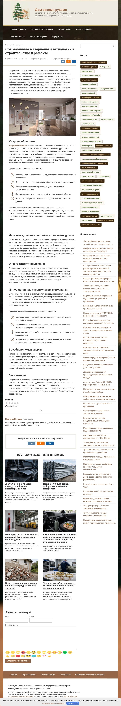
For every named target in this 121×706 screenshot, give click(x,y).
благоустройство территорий (93, 62)
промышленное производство (94, 163)
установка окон (107, 216)
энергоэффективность (91, 225)
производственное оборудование (95, 154)
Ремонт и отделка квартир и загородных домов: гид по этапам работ (98, 350)
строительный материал (92, 185)
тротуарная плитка (89, 216)
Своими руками (64, 29)
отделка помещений (90, 137)
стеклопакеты (103, 176)
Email (31, 617)
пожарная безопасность (91, 150)
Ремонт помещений (38, 36)
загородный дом (107, 89)
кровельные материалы (91, 111)
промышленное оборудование (94, 159)
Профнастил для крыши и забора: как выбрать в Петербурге (57, 486)
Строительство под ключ (42, 29)
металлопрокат (107, 119)
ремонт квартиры (89, 168)
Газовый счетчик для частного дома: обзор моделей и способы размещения (97, 477)
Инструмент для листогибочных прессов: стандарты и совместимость (97, 467)
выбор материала (89, 67)
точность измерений (90, 212)
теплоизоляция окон (90, 207)
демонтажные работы (91, 75)
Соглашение (65, 675)
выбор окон (104, 67)
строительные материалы (92, 181)
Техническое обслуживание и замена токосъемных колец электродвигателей (59, 585)
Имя (7, 617)
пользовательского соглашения (20, 697)
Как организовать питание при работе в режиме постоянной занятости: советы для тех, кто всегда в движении (59, 538)
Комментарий (11, 625)
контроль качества (89, 106)
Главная (13, 675)
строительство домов (90, 198)
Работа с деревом (84, 29)
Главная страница (18, 29)
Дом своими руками (51, 10)
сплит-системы (88, 176)
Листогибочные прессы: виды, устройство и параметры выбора (18, 486)
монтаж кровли (88, 124)
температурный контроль (92, 203)
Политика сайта (48, 675)
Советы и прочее (17, 36)
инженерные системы (91, 97)
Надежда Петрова (13, 419)
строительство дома (90, 194)
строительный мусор (90, 190)
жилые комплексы (89, 89)
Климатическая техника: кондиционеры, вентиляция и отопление (96, 421)
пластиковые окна (103, 146)
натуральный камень (90, 133)
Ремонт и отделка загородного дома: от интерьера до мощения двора (97, 330)
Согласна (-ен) (73, 703)
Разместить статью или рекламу (89, 675)
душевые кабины (89, 84)
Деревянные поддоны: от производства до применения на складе (97, 375)
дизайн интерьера (89, 80)
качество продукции (90, 102)
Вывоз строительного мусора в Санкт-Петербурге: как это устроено (21, 585)
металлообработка (89, 119)
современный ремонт (91, 172)
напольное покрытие (90, 128)
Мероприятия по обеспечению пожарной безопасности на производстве (21, 537)
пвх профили (87, 146)
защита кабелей (88, 93)
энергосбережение (105, 220)
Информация (57, 36)
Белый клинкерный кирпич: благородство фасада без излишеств (95, 340)
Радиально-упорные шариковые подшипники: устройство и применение (97, 299)
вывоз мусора (87, 71)
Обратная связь (29, 675)
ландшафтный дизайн (91, 115)
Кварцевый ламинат (18, 146)
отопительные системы (91, 141)
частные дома (87, 220)
